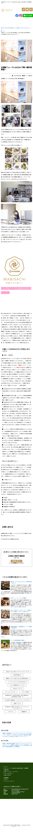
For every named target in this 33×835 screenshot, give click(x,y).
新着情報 (30, 75)
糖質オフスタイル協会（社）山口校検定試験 (16, 678)
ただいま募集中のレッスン (16, 685)
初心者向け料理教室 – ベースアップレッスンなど (16, 700)
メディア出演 (25, 692)
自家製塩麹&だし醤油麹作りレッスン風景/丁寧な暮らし (21, 627)
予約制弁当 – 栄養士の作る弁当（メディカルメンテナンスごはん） (17, 707)
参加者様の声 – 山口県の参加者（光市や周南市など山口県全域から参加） (17, 696)
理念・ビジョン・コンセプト (11, 771)
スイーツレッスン (9, 692)
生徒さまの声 (7, 775)
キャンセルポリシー (9, 773)
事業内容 (6, 769)
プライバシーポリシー (9, 781)
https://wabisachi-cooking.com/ (20, 789)
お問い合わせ (17, 561)
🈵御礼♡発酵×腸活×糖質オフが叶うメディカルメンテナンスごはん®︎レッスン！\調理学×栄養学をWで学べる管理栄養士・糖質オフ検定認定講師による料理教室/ (17, 745)
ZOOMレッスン (16, 688)
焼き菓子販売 (16, 675)
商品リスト (16, 703)
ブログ (26, 75)
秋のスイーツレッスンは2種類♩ (19, 598)
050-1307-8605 (17, 556)
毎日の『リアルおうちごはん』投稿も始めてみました (21, 582)
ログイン (19, 826)
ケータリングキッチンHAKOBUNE (16, 681)
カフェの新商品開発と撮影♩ (18, 640)
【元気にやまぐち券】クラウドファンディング (16, 671)
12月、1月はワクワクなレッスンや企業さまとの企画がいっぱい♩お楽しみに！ (21, 611)
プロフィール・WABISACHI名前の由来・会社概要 (16, 768)
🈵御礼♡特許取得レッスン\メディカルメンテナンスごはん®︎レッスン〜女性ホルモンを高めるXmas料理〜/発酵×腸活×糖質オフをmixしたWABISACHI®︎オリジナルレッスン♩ (17, 735)
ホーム (5, 766)
